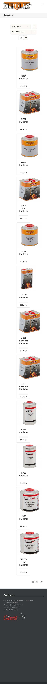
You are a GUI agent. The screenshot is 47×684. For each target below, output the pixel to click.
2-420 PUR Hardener (23, 208)
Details (24, 86)
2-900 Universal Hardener (23, 341)
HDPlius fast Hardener (23, 562)
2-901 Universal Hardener (23, 386)
